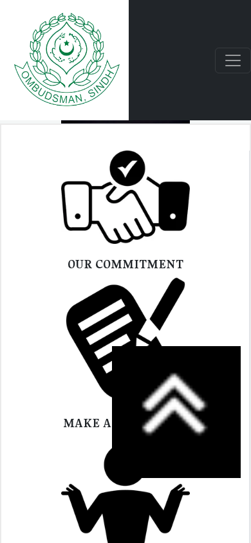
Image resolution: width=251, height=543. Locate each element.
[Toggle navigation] (233, 60)
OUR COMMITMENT (125, 264)
